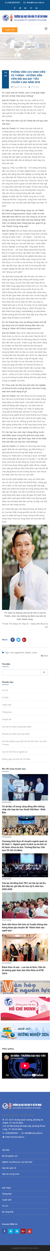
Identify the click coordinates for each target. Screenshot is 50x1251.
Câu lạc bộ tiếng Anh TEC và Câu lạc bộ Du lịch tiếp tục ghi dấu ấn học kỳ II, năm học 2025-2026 (24, 886)
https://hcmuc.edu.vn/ (14, 1137)
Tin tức (5, 690)
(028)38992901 (13, 2)
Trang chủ (18, 47)
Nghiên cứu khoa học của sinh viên (17, 1162)
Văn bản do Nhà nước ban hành (16, 734)
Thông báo (7, 712)
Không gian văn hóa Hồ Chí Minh (16, 759)
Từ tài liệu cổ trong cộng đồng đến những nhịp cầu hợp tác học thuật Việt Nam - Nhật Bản (23, 809)
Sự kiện (5, 697)
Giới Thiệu (6, 1188)
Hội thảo (5, 1150)
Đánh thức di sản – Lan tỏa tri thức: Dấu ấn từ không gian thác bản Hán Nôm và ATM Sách (24, 970)
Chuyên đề (29, 47)
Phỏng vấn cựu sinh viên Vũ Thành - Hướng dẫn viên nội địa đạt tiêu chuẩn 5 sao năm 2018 (28, 77)
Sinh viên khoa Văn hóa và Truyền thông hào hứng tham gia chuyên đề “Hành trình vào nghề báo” (24, 927)
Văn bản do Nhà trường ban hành (16, 726)
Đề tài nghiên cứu (9, 1156)
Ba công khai (7, 1211)
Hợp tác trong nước (10, 1174)
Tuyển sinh (9, 30)
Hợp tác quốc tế (9, 1168)
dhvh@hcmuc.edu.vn (35, 2)
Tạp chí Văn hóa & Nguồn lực (15, 751)
